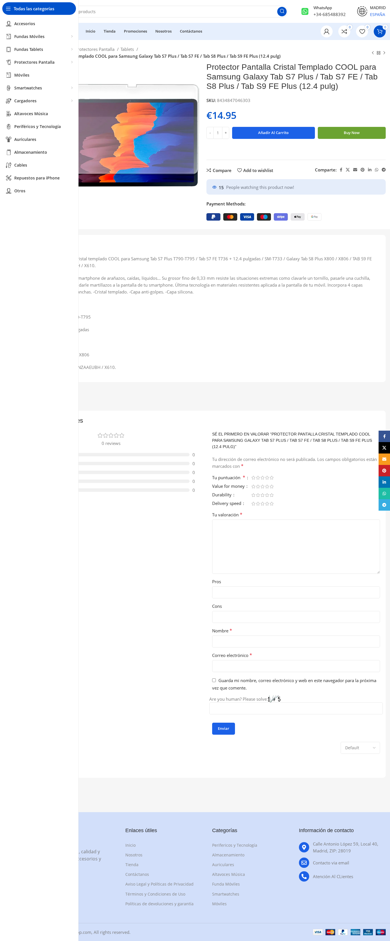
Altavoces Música (228, 874)
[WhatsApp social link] (376, 169)
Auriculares (223, 864)
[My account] (326, 31)
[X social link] (347, 169)
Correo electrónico (232, 655)
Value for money (229, 486)
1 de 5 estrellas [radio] (253, 478)
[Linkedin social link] (369, 169)
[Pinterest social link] (362, 169)
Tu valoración (227, 515)
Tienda (131, 864)
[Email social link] (355, 169)
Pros (216, 581)
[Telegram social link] (383, 169)
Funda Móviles (226, 884)
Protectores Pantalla (95, 49)
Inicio (130, 845)
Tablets (127, 49)
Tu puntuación (228, 478)
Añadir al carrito (273, 132)
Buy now (352, 132)
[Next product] (384, 53)
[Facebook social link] (341, 169)
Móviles (219, 903)
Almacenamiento (228, 855)
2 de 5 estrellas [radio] (258, 478)
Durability (222, 495)
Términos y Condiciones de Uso (155, 894)
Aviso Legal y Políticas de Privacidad (159, 884)
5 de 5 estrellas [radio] (271, 478)
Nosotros (133, 855)
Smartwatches (225, 894)
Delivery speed (227, 503)
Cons (217, 606)
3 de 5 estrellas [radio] (262, 478)
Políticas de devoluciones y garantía (159, 903)
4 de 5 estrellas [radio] (267, 478)
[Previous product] (373, 53)
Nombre (222, 631)
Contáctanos (137, 874)
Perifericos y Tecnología (234, 845)
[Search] (282, 11)
